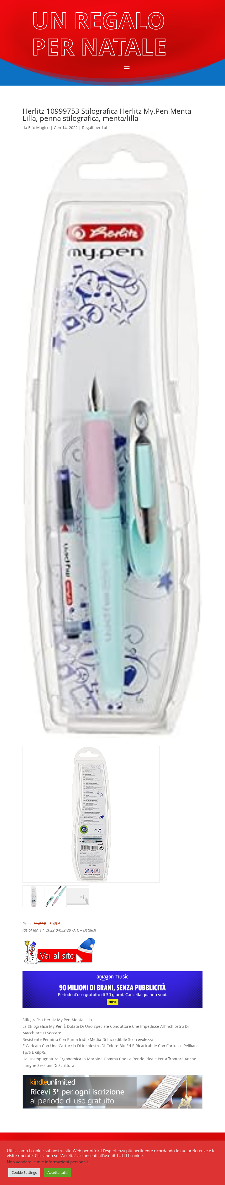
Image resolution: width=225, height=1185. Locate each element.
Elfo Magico (38, 127)
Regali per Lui (94, 127)
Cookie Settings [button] (24, 1172)
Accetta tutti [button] (57, 1172)
